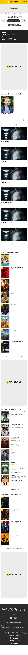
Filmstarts (11, 625)
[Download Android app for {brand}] (16, 617)
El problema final (14, 292)
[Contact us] (24, 609)
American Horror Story (16, 521)
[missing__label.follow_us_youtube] (4, 609)
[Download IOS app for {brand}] (12, 617)
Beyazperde (21, 625)
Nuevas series (14, 489)
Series (6, 13)
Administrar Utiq (16, 633)
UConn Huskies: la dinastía (17, 424)
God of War (13, 329)
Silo (11, 533)
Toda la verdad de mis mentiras (18, 316)
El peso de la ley (14, 475)
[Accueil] (13, 2)
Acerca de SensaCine (6, 632)
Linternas (13, 462)
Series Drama (10, 13)
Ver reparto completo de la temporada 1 (14, 120)
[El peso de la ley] (5, 480)
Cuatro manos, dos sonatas (17, 341)
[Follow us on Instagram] (16, 609)
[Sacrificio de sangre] (5, 442)
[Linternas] (5, 468)
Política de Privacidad (8, 633)
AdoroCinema (5, 627)
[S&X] (5, 455)
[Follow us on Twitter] (12, 609)
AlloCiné (3, 625)
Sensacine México (18, 627)
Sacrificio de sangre (15, 437)
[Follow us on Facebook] (8, 609)
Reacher (12, 496)
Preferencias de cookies (14, 635)
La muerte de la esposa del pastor (18, 411)
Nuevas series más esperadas (14, 355)
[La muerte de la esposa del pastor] (5, 417)
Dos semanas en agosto (16, 255)
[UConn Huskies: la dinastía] (5, 430)
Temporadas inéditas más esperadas (14, 548)
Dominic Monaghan (7, 113)
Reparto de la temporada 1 (11, 94)
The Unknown (16, 13)
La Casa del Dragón (15, 509)
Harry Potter (13, 304)
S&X (11, 449)
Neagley (12, 279)
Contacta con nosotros (15, 632)
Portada (2, 13)
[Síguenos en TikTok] (20, 609)
